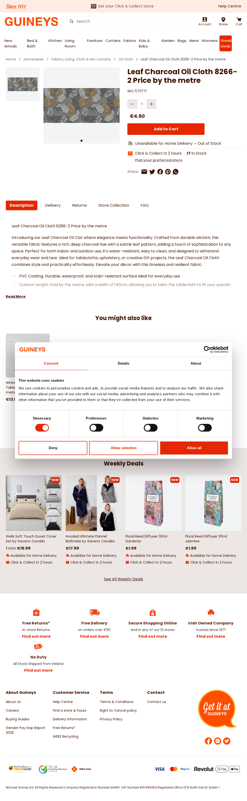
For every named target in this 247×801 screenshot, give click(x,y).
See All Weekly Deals (123, 579)
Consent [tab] (51, 363)
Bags (182, 40)
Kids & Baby (144, 43)
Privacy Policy (111, 719)
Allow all (194, 448)
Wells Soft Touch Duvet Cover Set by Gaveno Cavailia (31, 539)
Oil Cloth (125, 59)
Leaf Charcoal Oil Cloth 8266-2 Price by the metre (183, 59)
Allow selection (124, 448)
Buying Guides (17, 719)
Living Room (70, 43)
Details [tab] (124, 363)
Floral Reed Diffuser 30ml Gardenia (146, 539)
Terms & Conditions (116, 701)
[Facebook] (208, 741)
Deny (53, 448)
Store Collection (113, 205)
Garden (168, 40)
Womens (210, 40)
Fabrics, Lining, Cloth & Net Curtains (81, 59)
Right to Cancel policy (118, 710)
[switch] (96, 428)
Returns (79, 205)
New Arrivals (10, 43)
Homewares (34, 59)
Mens (194, 40)
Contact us (156, 701)
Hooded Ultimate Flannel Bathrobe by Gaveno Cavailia (90, 539)
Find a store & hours (69, 710)
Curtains (113, 40)
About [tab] (196, 363)
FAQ (145, 205)
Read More (16, 296)
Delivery (53, 205)
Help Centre (229, 6)
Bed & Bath (32, 43)
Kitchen (55, 40)
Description (22, 205)
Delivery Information (70, 719)
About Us (13, 701)
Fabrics (130, 40)
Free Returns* (64, 727)
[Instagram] (217, 741)
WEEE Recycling (65, 736)
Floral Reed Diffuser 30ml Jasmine (206, 539)
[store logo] (31, 21)
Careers (12, 710)
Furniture (95, 40)
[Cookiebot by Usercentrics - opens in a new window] (207, 349)
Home (11, 59)
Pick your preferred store (158, 160)
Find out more (36, 636)
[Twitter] (226, 741)
